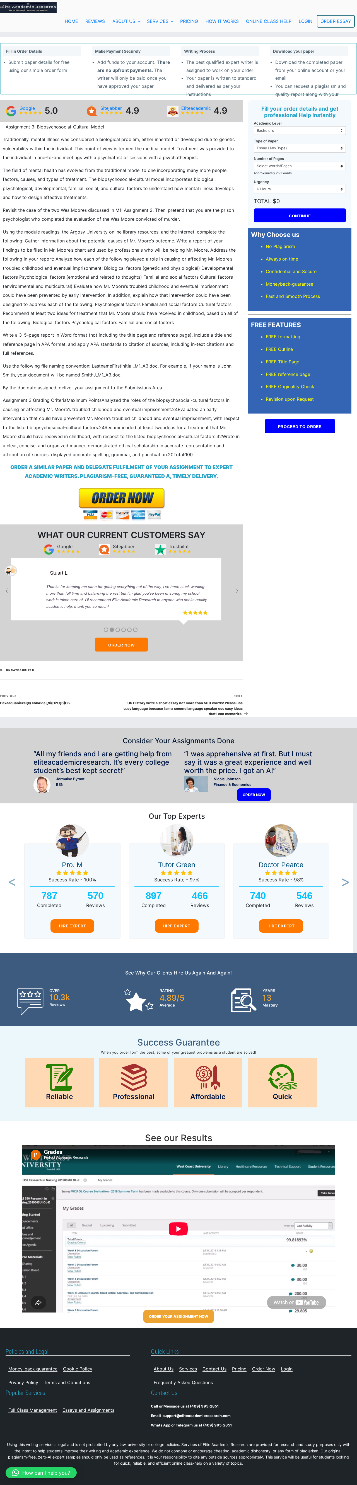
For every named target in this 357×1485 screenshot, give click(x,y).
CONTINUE (300, 216)
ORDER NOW (121, 645)
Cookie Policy (77, 1369)
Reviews (95, 21)
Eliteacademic (196, 108)
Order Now (263, 1369)
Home (71, 21)
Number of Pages (269, 158)
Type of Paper (266, 141)
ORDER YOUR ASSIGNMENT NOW (178, 1316)
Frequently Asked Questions (183, 1382)
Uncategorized (20, 670)
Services (157, 21)
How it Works (222, 21)
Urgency (261, 181)
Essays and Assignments (88, 1410)
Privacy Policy (23, 1382)
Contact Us (214, 1369)
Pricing (189, 21)
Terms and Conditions (67, 1382)
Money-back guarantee (32, 1369)
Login (287, 1369)
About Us (123, 21)
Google (27, 108)
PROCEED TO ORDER (300, 426)
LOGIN (305, 21)
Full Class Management (32, 1410)
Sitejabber (111, 108)
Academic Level (267, 123)
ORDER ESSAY (335, 21)
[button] (10, 882)
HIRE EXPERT (72, 925)
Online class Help (268, 21)
